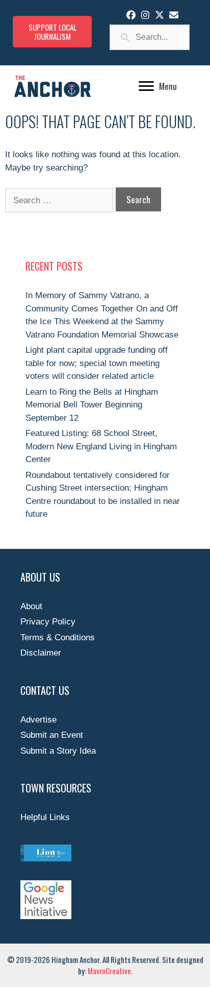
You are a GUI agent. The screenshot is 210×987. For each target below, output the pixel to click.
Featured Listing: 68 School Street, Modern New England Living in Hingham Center (101, 446)
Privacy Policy (47, 622)
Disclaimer (40, 653)
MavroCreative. (110, 970)
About (31, 606)
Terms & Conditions (57, 637)
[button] (131, 14)
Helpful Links (45, 817)
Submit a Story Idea (58, 751)
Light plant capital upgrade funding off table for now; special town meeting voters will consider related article (96, 363)
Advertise (38, 720)
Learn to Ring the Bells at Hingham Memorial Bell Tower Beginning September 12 (91, 405)
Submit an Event (51, 735)
